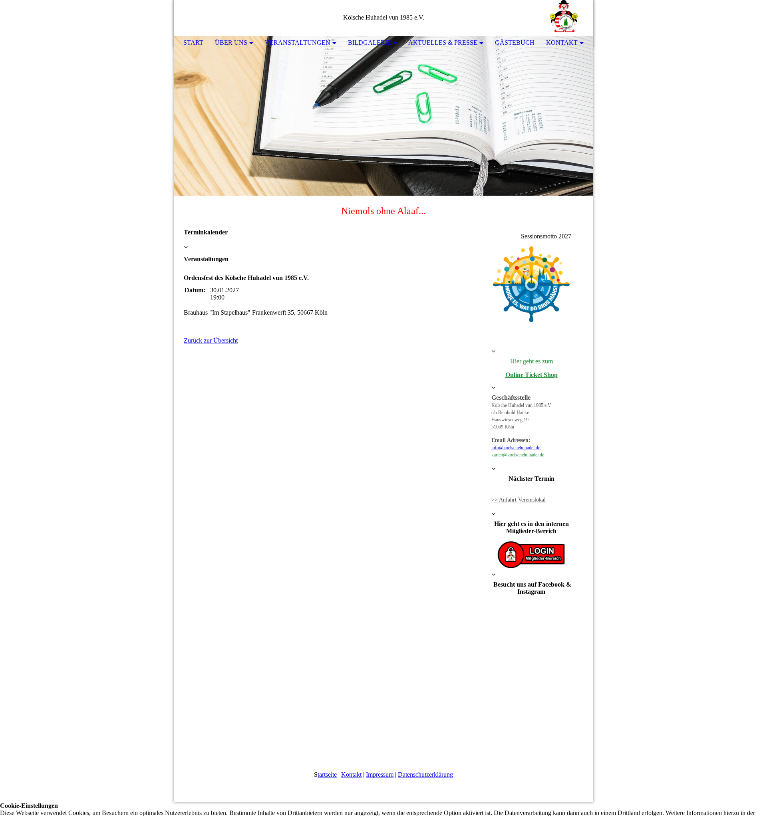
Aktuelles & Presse (442, 42)
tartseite (327, 774)
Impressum (379, 774)
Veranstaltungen (297, 42)
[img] (563, 18)
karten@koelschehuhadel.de (517, 455)
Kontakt (562, 42)
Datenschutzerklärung (425, 774)
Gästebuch (515, 42)
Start (193, 42)
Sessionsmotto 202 (544, 236)
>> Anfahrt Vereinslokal (518, 500)
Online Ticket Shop (531, 374)
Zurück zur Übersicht (211, 340)
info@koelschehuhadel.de (516, 447)
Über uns (231, 42)
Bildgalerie (369, 42)
